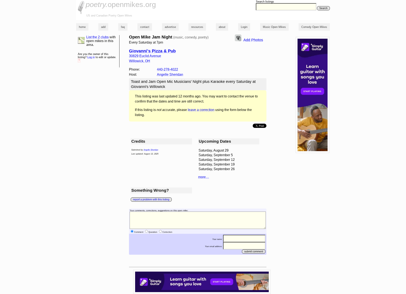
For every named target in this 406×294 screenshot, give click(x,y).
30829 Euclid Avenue (145, 56)
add (103, 27)
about (222, 27)
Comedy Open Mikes (314, 27)
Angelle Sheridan (170, 74)
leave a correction (201, 110)
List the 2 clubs (97, 37)
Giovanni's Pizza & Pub (152, 51)
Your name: (217, 239)
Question (152, 232)
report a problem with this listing (151, 199)
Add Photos (253, 40)
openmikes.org (121, 4)
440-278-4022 (167, 69)
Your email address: (213, 246)
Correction (167, 232)
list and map (81, 40)
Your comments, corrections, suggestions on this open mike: (159, 210)
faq (123, 27)
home (82, 27)
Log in (91, 57)
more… (203, 177)
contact (144, 27)
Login (244, 27)
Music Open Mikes (274, 27)
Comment (138, 232)
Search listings (265, 1)
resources (197, 27)
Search (323, 8)
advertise (170, 27)
